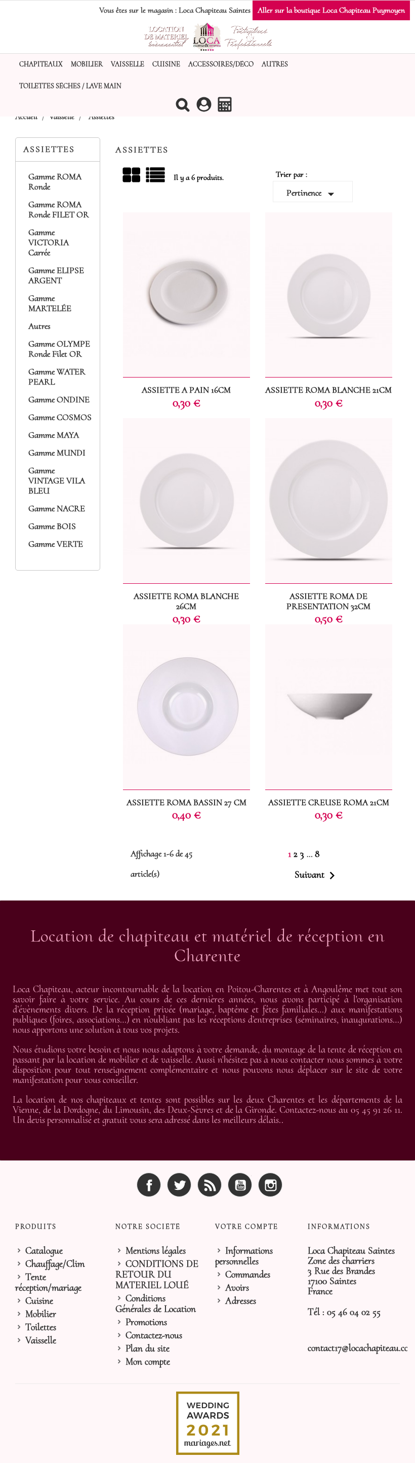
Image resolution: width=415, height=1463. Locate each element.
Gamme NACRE (56, 509)
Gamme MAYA (53, 435)
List (156, 178)
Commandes (247, 1274)
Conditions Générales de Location (155, 1303)
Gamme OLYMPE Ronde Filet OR (59, 349)
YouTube (240, 1184)
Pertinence (312, 194)
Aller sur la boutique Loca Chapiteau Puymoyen (331, 10)
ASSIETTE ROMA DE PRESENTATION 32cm (328, 601)
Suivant (317, 875)
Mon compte (148, 1362)
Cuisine (166, 64)
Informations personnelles (244, 1256)
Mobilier (87, 64)
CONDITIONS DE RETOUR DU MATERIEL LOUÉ (156, 1274)
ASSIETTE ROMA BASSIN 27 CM (186, 802)
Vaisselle (127, 64)
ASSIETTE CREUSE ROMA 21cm (328, 802)
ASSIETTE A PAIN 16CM (186, 390)
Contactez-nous (154, 1335)
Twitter (179, 1184)
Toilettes (40, 1327)
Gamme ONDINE (59, 400)
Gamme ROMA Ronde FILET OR (58, 210)
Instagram (270, 1184)
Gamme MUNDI (57, 453)
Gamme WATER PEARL (57, 377)
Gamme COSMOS (60, 417)
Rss (209, 1184)
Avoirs (237, 1288)
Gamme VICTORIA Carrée (48, 243)
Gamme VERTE (55, 544)
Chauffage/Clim (55, 1264)
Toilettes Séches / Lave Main (70, 86)
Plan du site (148, 1348)
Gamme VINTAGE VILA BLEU (56, 481)
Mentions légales (156, 1251)
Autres (275, 64)
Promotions (146, 1322)
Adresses (240, 1301)
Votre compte (246, 1226)
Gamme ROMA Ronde (54, 182)
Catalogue (44, 1251)
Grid (132, 175)
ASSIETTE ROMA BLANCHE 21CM (328, 390)
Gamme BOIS (52, 526)
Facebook (148, 1184)
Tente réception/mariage (48, 1282)
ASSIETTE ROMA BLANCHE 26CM (186, 601)
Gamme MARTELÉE (49, 303)
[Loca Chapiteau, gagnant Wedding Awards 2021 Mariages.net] (207, 1422)
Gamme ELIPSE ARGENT (56, 276)
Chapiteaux (41, 64)
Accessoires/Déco (221, 64)
